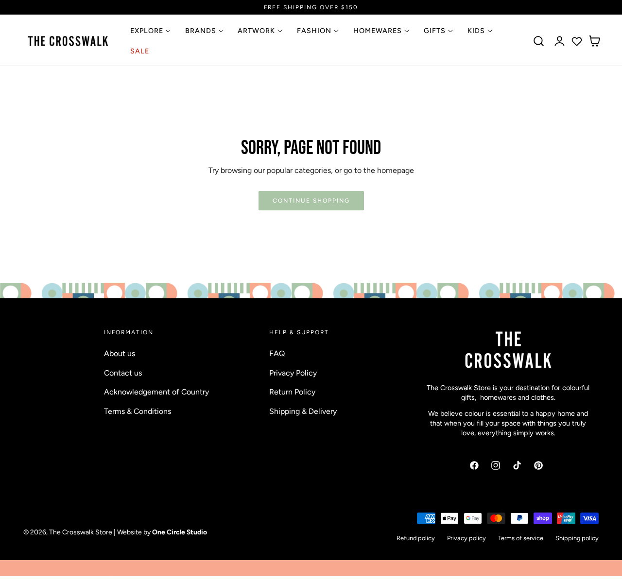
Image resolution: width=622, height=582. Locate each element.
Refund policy (416, 538)
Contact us (123, 372)
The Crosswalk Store (80, 532)
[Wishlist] (577, 41)
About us (119, 353)
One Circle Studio (179, 532)
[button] (539, 41)
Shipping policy (577, 538)
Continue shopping (311, 200)
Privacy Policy (293, 372)
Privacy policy (466, 538)
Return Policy (292, 391)
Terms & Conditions (137, 411)
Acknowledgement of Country (156, 391)
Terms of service (520, 538)
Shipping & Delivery (303, 411)
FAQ (277, 353)
